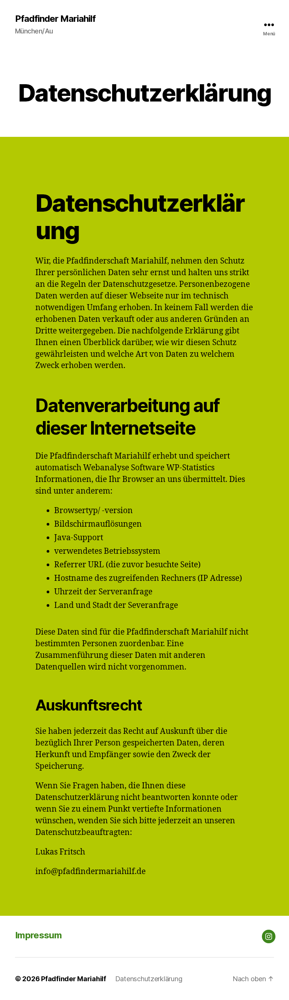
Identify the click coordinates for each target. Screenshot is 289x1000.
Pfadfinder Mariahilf (55, 18)
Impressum (38, 935)
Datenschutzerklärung (149, 979)
